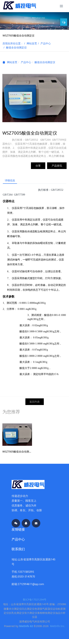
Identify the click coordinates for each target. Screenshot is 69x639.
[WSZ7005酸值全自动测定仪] (17, 434)
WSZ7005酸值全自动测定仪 (17, 451)
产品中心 (45, 43)
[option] (34, 20)
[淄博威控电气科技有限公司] (19, 5)
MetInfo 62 (26, 626)
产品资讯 (57, 165)
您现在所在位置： (13, 43)
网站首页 (32, 43)
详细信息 (10, 180)
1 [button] (34, 27)
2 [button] (36, 27)
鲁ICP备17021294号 (34, 599)
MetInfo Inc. (57, 626)
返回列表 (34, 401)
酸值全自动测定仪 (16, 47)
